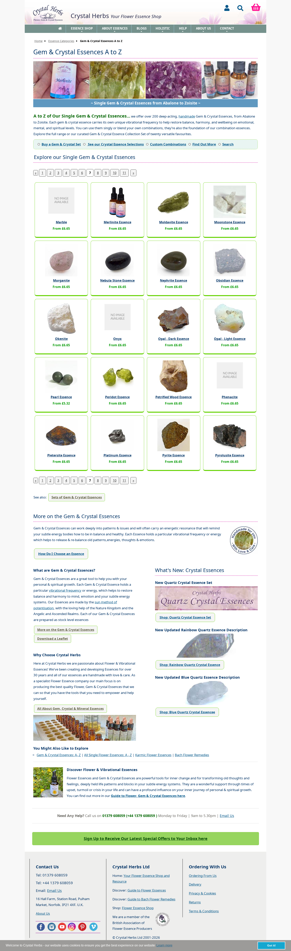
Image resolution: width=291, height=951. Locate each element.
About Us (203, 29)
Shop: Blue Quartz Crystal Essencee (187, 712)
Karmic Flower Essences (153, 755)
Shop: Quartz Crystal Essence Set (185, 617)
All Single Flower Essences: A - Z (108, 755)
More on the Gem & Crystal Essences (65, 630)
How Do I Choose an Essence (61, 553)
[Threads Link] (72, 927)
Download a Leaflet (52, 638)
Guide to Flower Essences (146, 890)
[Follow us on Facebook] (41, 927)
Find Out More (204, 144)
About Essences (114, 29)
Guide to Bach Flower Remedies (151, 899)
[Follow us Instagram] (51, 927)
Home (38, 41)
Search (228, 144)
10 (114, 173)
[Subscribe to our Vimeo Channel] (94, 927)
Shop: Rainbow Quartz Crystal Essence (190, 665)
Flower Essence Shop (138, 908)
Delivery (195, 884)
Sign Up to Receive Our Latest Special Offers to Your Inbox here (145, 838)
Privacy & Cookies (202, 893)
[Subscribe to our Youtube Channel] (62, 927)
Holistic (163, 29)
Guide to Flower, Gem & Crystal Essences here (148, 795)
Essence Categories (61, 41)
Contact (227, 29)
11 (124, 173)
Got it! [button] (271, 945)
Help (183, 29)
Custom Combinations (168, 144)
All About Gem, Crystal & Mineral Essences (70, 708)
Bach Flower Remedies (192, 755)
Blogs (141, 29)
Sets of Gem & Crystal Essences (76, 497)
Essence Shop (82, 29)
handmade (187, 116)
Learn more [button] (164, 945)
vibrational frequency (65, 590)
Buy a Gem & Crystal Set (61, 144)
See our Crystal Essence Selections (115, 144)
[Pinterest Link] (83, 927)
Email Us (227, 815)
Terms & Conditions (204, 911)
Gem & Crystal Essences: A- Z (59, 755)
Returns (195, 902)
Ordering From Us (203, 875)
